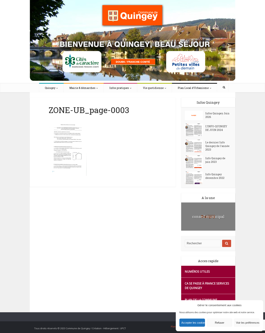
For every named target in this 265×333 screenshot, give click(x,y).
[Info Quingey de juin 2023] (195, 162)
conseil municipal (208, 216)
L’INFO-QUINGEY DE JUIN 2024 (216, 128)
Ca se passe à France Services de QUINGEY (207, 285)
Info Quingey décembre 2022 (214, 176)
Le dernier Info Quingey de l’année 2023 (217, 146)
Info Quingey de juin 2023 (215, 160)
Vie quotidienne (153, 88)
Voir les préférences (247, 322)
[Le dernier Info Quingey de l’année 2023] (195, 146)
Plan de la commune (201, 300)
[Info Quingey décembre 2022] (195, 178)
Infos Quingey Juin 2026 (217, 115)
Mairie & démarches (82, 88)
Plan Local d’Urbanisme (193, 88)
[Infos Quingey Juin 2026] (195, 115)
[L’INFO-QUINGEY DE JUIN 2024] (195, 130)
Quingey (50, 88)
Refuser (219, 322)
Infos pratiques (119, 88)
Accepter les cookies (193, 322)
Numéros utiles (197, 272)
